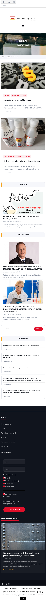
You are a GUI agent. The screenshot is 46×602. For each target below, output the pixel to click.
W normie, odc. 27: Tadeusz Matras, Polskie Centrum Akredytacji (21, 356)
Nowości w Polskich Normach (17, 100)
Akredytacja (9, 156)
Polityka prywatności (8, 433)
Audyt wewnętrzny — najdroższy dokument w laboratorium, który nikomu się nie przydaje (22, 309)
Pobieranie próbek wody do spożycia (15, 368)
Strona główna (6, 424)
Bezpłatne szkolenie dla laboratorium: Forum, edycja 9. (22, 345)
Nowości (8, 478)
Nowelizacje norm (19, 95)
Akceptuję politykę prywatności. (10, 495)
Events (20, 156)
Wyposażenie (9, 487)
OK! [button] (23, 598)
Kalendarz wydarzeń (8, 442)
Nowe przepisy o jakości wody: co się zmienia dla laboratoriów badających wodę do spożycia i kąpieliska (22, 379)
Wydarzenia (9, 484)
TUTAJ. (14, 503)
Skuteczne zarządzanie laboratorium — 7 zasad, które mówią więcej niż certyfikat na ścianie (21, 392)
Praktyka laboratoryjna (12, 481)
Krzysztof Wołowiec (15, 221)
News (7, 95)
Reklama (4, 437)
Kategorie (4, 446)
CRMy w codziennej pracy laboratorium (21, 161)
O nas (3, 428)
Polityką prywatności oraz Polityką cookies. (28, 595)
